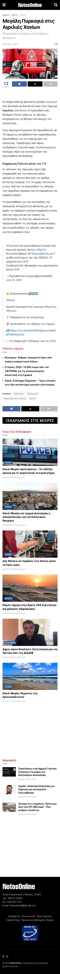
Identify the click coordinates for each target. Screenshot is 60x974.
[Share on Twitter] (35, 84)
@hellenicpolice (15, 334)
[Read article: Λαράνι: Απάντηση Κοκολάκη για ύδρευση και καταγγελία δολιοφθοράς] (9, 789)
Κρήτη (15, 15)
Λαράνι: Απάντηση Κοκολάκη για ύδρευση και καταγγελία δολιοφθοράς (36, 789)
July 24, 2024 (14, 280)
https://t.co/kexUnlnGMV (24, 330)
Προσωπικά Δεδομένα (32, 920)
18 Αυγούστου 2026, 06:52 (14, 613)
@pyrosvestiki (47, 330)
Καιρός (50, 920)
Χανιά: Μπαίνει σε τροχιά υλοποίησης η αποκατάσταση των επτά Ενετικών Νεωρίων (26, 517)
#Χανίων (11, 310)
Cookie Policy (13, 920)
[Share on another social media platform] (50, 84)
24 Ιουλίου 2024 (10, 44)
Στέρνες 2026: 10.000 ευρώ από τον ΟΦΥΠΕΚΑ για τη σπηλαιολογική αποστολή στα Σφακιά (27, 371)
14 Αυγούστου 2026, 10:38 (14, 701)
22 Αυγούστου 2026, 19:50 (14, 525)
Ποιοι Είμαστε (44, 916)
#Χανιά (10, 300)
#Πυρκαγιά (12, 245)
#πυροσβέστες (40, 253)
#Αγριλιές (50, 306)
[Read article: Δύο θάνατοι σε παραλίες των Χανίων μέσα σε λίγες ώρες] (30, 544)
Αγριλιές (19, 394)
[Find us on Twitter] (7, 957)
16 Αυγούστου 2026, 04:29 (14, 657)
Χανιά (23, 15)
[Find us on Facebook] (3, 957)
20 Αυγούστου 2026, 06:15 (14, 569)
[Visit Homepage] (30, 5)
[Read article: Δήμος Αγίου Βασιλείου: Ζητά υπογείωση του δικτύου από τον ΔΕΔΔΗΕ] (30, 632)
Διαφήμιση (14, 916)
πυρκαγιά (51, 101)
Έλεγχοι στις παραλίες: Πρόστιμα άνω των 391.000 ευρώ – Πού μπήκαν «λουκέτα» (37, 807)
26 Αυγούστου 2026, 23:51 (14, 477)
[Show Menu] (4, 5)
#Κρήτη (41, 249)
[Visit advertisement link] (30, 420)
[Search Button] (56, 5)
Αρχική (5, 15)
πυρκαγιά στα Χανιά (15, 398)
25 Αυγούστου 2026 (28, 797)
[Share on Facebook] (19, 84)
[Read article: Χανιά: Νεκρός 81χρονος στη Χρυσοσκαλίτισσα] (30, 676)
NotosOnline (15, 963)
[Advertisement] (30, 94)
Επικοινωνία (28, 916)
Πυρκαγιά (33, 394)
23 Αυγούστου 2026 (28, 779)
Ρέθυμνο (10, 643)
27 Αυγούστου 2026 (28, 814)
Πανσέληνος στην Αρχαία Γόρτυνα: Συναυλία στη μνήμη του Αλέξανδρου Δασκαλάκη (37, 771)
